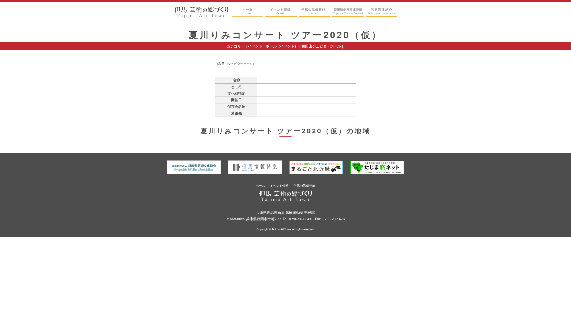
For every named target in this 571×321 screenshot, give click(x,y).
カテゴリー (235, 46)
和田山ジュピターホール (321, 46)
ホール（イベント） (282, 46)
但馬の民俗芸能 (304, 185)
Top (559, 310)
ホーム (260, 185)
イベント (255, 46)
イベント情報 (279, 185)
